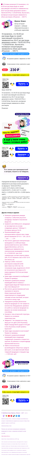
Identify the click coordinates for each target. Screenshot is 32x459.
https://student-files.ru (5, 436)
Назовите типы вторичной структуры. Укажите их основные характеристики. (17, 316)
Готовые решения (10, 4)
